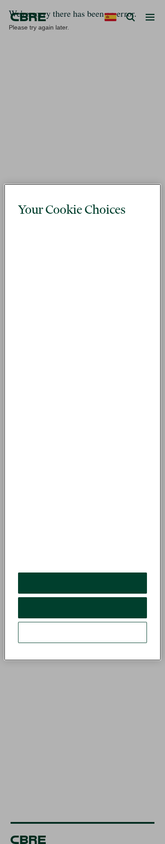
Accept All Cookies (82, 550)
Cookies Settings (83, 599)
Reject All (82, 574)
